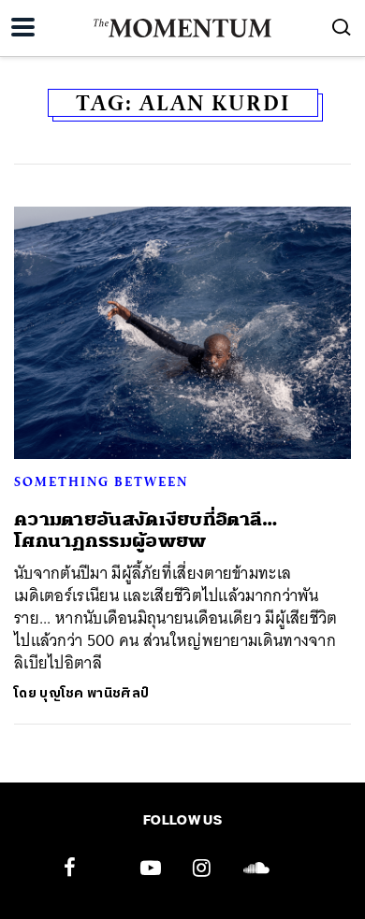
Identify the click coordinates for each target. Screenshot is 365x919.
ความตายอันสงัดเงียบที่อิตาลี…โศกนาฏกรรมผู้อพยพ (146, 530)
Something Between (101, 481)
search (342, 27)
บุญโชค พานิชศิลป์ (94, 693)
